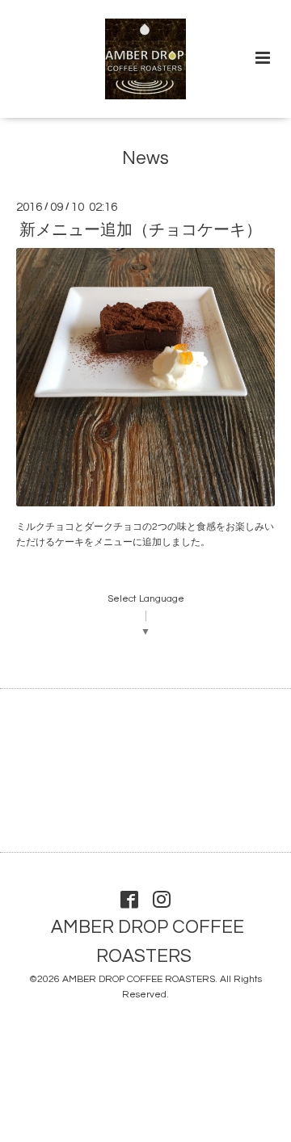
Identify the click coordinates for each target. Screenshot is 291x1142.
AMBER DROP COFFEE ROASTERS (147, 942)
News (145, 158)
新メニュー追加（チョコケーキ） (140, 230)
